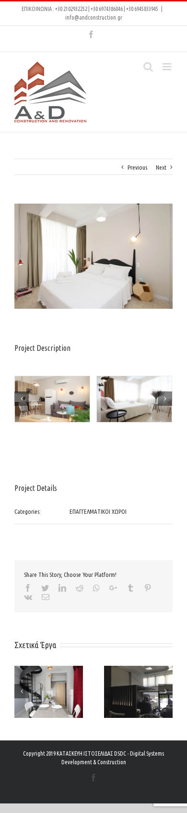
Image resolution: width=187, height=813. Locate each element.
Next (161, 167)
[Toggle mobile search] (148, 67)
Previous (137, 167)
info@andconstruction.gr (93, 17)
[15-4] (52, 399)
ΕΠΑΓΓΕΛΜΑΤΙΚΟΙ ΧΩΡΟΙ (98, 511)
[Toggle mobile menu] (168, 67)
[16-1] (134, 399)
